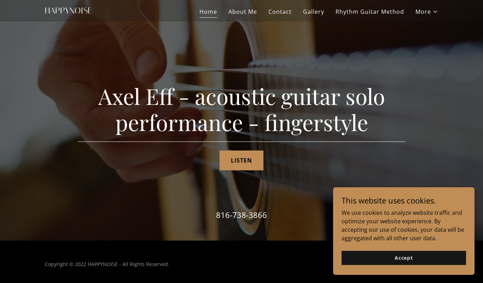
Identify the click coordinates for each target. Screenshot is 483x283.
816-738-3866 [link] (241, 215)
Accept (404, 257)
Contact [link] (280, 12)
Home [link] (208, 12)
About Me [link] (242, 12)
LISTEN (241, 160)
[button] (426, 11)
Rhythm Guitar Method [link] (370, 12)
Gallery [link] (313, 12)
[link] (113, 11)
